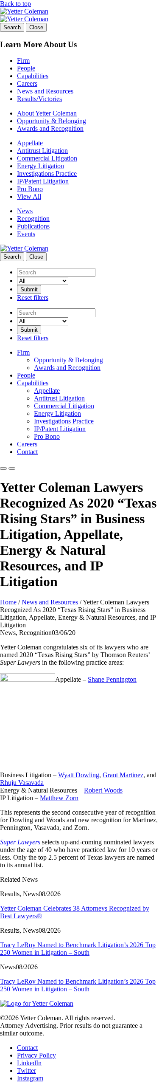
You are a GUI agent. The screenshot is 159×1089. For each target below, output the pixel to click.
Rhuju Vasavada (22, 782)
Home (8, 602)
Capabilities (32, 75)
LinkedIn (29, 1062)
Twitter (26, 1070)
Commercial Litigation (47, 158)
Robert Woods (103, 790)
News (25, 210)
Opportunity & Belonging (51, 120)
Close (36, 27)
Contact (27, 451)
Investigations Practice (47, 173)
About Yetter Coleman (47, 113)
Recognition (33, 218)
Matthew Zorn (59, 797)
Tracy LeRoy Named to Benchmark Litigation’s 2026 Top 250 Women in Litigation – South (78, 948)
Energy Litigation (40, 165)
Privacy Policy (36, 1055)
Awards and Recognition (50, 128)
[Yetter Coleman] (24, 11)
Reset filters (32, 297)
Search (12, 27)
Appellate (30, 143)
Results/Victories (39, 98)
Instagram (30, 1078)
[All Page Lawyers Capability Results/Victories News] (42, 280)
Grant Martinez (123, 775)
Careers (27, 83)
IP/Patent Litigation (43, 181)
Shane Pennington (112, 679)
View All (29, 196)
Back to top (15, 3)
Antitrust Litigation (42, 150)
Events (26, 233)
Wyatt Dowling (78, 775)
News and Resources (45, 91)
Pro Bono (30, 188)
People (26, 68)
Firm (23, 60)
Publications (33, 226)
